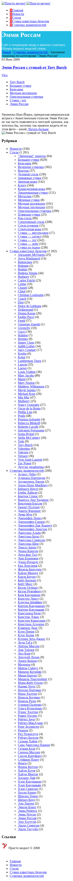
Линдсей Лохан (29, 657)
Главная (15, 861)
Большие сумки (20, 85)
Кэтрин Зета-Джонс (31, 639)
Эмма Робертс (27, 811)
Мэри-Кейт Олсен (30, 682)
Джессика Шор (28, 543)
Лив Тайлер (26, 650)
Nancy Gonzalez (28, 404)
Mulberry (24, 401)
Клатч (22, 185)
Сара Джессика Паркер (34, 745)
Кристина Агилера (31, 624)
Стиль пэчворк (28, 225)
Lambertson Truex (29, 361)
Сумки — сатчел (29, 236)
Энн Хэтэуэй (27, 821)
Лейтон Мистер (29, 646)
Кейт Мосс (25, 584)
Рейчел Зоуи (26, 719)
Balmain (23, 265)
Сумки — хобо (28, 244)
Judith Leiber (26, 346)
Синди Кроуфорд (30, 756)
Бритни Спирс (28, 496)
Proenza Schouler (29, 419)
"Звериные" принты (32, 156)
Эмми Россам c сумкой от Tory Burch (34, 67)
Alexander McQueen (31, 254)
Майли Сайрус (28, 668)
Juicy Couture (27, 350)
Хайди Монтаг (28, 774)
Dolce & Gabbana (29, 306)
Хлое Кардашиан (30, 781)
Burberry (23, 276)
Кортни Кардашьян (31, 609)
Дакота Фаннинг (29, 511)
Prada (21, 415)
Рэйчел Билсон (28, 737)
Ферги (22, 763)
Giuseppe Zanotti (29, 324)
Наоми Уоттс (27, 686)
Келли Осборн (28, 587)
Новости (16, 148)
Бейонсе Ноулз (28, 489)
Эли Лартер (26, 803)
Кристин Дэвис (28, 617)
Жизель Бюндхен (30, 569)
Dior (21, 302)
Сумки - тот (18, 100)
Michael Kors (26, 393)
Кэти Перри (26, 631)
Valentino (24, 448)
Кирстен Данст (28, 598)
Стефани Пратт (28, 759)
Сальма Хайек (28, 741)
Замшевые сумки (29, 178)
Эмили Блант (27, 807)
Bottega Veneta (27, 273)
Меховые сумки (29, 200)
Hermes (23, 339)
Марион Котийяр (30, 672)
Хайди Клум (26, 770)
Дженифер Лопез (30, 518)
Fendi (21, 320)
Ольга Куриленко (30, 708)
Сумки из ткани (29, 247)
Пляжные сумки (29, 214)
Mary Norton (26, 383)
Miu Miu (23, 397)
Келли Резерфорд (30, 591)
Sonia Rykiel (26, 434)
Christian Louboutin (31, 295)
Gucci (22, 331)
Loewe (22, 368)
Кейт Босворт (27, 580)
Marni (22, 379)
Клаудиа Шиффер (30, 602)
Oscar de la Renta (29, 408)
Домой (6, 52)
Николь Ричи (27, 701)
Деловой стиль (28, 174)
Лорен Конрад (28, 661)
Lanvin (22, 364)
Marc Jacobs (26, 375)
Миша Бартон (27, 675)
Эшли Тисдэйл (28, 829)
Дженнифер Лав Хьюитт (35, 525)
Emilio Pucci (26, 317)
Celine (22, 284)
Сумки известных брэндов (28, 251)
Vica (5, 75)
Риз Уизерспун (28, 734)
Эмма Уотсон (27, 814)
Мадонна (24, 664)
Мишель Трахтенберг (32, 679)
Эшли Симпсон (29, 825)
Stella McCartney (29, 437)
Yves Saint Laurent (30, 459)
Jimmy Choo (26, 342)
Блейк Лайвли (28, 492)
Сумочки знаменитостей (31, 52)
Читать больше (38, 129)
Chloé (22, 291)
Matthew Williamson (31, 386)
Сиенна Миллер (29, 752)
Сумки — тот (27, 240)
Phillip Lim (25, 412)
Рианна (23, 730)
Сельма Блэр (26, 748)
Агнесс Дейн (27, 474)
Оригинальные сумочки (26, 96)
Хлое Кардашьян (29, 785)
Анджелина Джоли (31, 481)
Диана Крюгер (28, 551)
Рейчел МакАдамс (30, 723)
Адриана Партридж (31, 478)
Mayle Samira (27, 390)
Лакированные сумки (33, 192)
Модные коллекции (23, 93)
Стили (14, 152)
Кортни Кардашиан (31, 606)
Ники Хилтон (27, 693)
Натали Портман (29, 690)
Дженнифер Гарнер (31, 522)
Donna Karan (26, 313)
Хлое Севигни (28, 789)
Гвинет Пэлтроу (29, 507)
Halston (23, 335)
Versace (23, 456)
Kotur (21, 357)
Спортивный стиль (31, 222)
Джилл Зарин (27, 547)
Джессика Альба (29, 532)
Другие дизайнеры (31, 467)
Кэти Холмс (26, 635)
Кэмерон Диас (28, 628)
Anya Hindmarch (29, 258)
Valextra (23, 452)
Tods (21, 441)
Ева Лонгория (27, 565)
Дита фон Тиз (27, 554)
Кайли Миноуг (28, 573)
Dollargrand (25, 309)
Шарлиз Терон (28, 796)
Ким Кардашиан (29, 595)
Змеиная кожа (27, 181)
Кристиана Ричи (29, 613)
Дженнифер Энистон (32, 529)
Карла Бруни (27, 576)
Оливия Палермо (30, 704)
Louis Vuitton (26, 372)
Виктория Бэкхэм (30, 503)
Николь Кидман (29, 697)
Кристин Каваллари (32, 620)
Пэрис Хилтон (28, 712)
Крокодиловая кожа (31, 189)
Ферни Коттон (28, 767)
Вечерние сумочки (31, 167)
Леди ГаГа (25, 642)
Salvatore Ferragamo (31, 430)
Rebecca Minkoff (29, 423)
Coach (22, 298)
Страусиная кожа (29, 229)
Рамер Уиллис (27, 715)
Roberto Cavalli (28, 426)
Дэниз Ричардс (28, 562)
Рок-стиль (25, 218)
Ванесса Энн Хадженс (33, 500)
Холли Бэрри (27, 792)
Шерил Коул (26, 800)
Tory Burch (17, 82)
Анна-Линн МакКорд (33, 485)
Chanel (22, 287)
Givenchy (24, 328)
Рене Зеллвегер (28, 726)
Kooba (22, 353)
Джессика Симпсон (31, 540)
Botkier (22, 269)
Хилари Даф (26, 778)
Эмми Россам (19, 104)
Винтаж (23, 170)
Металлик (25, 196)
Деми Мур (25, 514)
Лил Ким (24, 653)
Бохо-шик (16, 89)
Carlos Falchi (26, 280)
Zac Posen (24, 463)
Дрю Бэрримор (28, 558)
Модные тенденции (31, 207)
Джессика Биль (28, 536)
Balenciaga (25, 262)
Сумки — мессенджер (33, 233)
